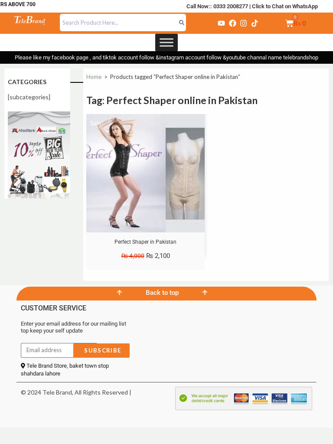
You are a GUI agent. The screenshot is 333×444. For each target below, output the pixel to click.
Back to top (162, 293)
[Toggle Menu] (166, 42)
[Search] (182, 22)
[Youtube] (221, 23)
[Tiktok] (254, 23)
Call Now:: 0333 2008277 (217, 6)
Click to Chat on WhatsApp (285, 6)
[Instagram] (243, 23)
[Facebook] (232, 23)
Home (93, 76)
